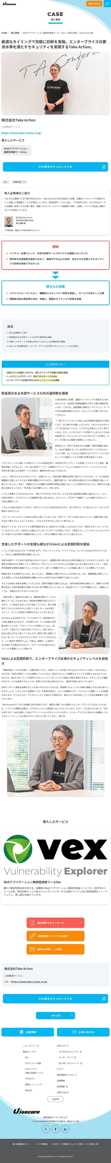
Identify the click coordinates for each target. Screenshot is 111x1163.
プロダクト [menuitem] (30, 1078)
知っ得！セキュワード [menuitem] (69, 1063)
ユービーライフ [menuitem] (66, 1057)
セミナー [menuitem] (61, 1068)
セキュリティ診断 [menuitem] (33, 1063)
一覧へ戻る (55, 1015)
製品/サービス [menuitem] (29, 1051)
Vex (5, 181)
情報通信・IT (19, 181)
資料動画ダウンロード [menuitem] (67, 1074)
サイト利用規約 (42, 1144)
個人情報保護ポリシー (21, 1144)
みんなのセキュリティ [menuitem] (69, 1051)
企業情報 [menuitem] (61, 1080)
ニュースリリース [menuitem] (31, 1045)
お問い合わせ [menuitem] (63, 1092)
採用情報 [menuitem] (61, 1086)
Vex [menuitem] (26, 1057)
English (55, 1099)
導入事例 (15, 32)
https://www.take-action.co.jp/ (21, 133)
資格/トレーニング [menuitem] (33, 1084)
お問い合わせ (94, 3)
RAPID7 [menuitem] (28, 1090)
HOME (4, 32)
